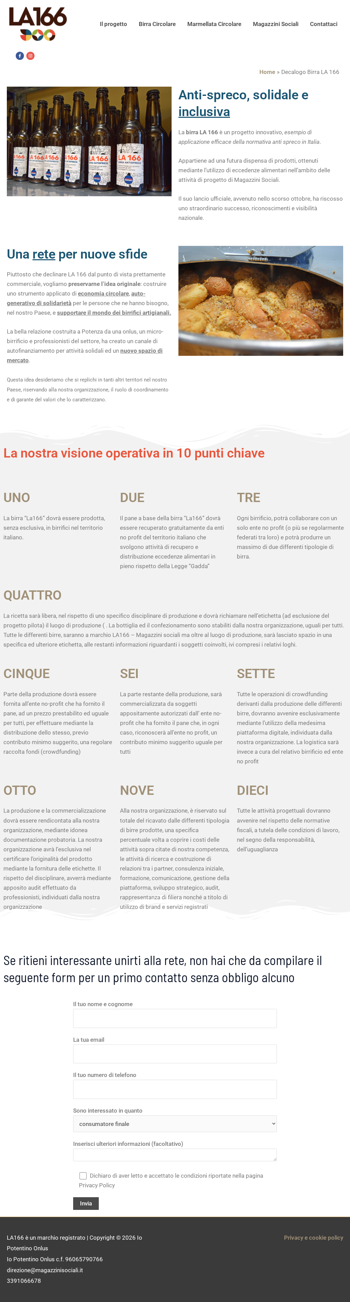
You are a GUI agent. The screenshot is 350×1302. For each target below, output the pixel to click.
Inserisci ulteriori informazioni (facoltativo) (128, 1143)
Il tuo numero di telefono (104, 1075)
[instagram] (31, 56)
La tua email (88, 1039)
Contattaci (323, 24)
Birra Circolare (157, 24)
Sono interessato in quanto (108, 1110)
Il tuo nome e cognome (103, 1004)
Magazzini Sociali (275, 24)
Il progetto (113, 24)
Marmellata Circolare (214, 24)
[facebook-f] (20, 56)
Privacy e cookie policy (313, 1237)
